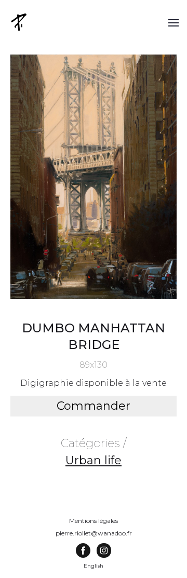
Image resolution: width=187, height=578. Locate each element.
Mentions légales (93, 521)
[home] (19, 22)
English (93, 565)
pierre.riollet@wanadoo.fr (94, 533)
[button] (173, 22)
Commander (93, 406)
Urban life (93, 460)
